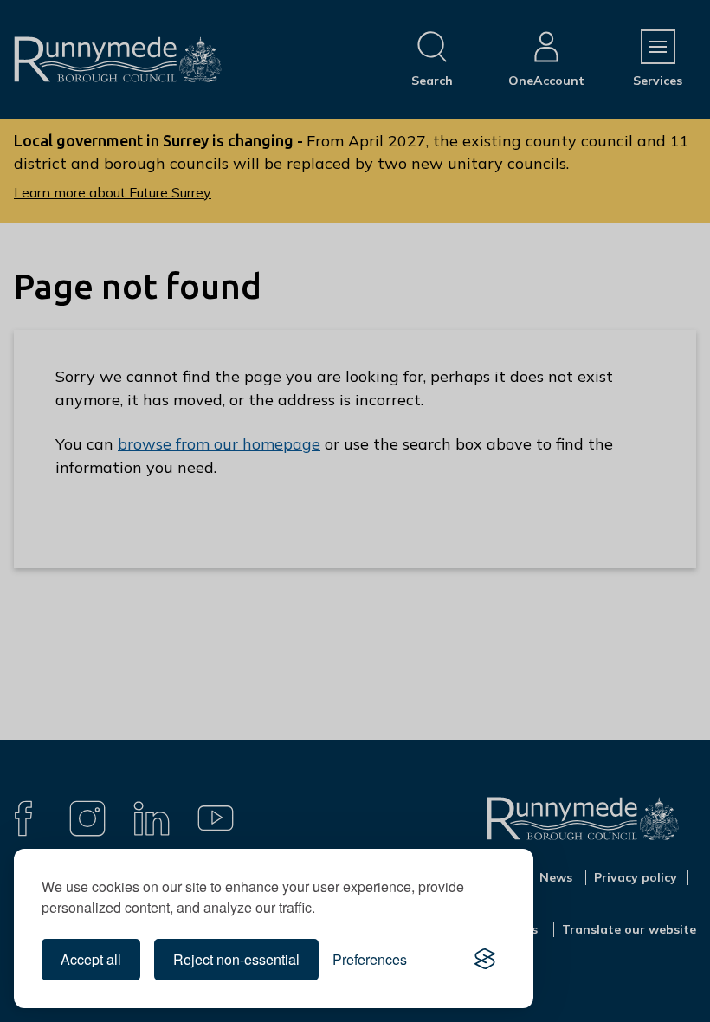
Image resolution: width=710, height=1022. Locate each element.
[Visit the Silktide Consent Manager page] (485, 959)
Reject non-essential (236, 959)
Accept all (91, 959)
